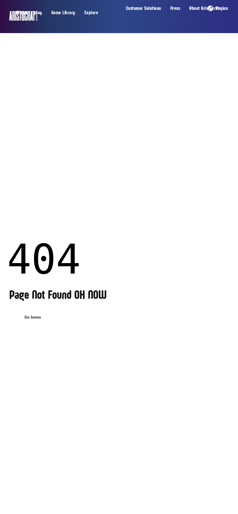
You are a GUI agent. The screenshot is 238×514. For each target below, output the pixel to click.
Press (175, 8)
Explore (91, 12)
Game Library (63, 12)
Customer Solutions (143, 8)
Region (222, 8)
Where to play (29, 12)
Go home (32, 317)
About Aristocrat (204, 8)
